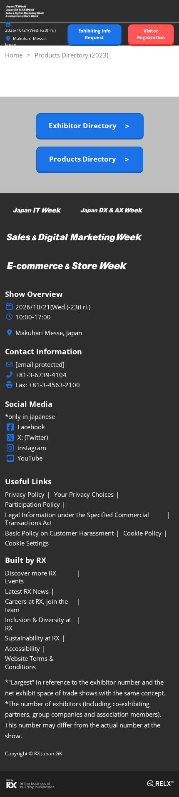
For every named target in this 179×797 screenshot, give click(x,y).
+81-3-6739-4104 (41, 375)
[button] (94, 34)
